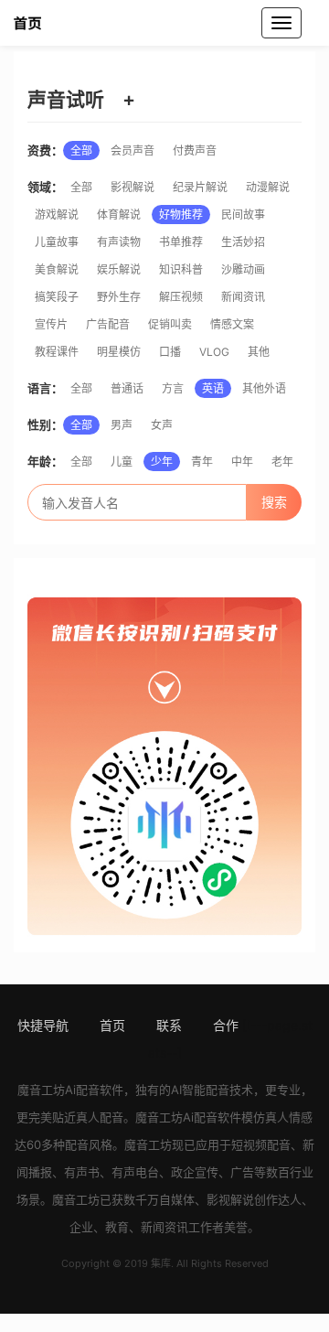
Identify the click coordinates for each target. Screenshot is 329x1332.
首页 (112, 1025)
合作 (226, 1025)
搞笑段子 (57, 297)
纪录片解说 (200, 187)
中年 (242, 461)
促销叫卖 (170, 324)
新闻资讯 (243, 297)
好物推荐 (181, 214)
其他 (259, 352)
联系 (169, 1025)
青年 (202, 461)
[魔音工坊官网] (50, 23)
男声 (122, 425)
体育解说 (119, 214)
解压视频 (181, 297)
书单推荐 (181, 242)
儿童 (122, 461)
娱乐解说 (119, 269)
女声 (162, 425)
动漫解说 (268, 187)
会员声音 (132, 150)
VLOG (214, 352)
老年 (282, 461)
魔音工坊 (41, 1089)
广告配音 (108, 324)
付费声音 (195, 150)
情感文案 (232, 324)
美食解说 (57, 269)
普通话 (127, 388)
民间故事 (243, 214)
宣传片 (51, 324)
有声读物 (119, 242)
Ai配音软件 (94, 1089)
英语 (213, 388)
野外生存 (119, 297)
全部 (81, 150)
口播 (170, 352)
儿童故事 (57, 242)
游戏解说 (57, 214)
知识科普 (181, 269)
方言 (173, 388)
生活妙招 (243, 242)
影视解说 (132, 187)
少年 (162, 461)
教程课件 (57, 352)
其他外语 (264, 388)
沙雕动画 (243, 269)
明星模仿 (119, 352)
